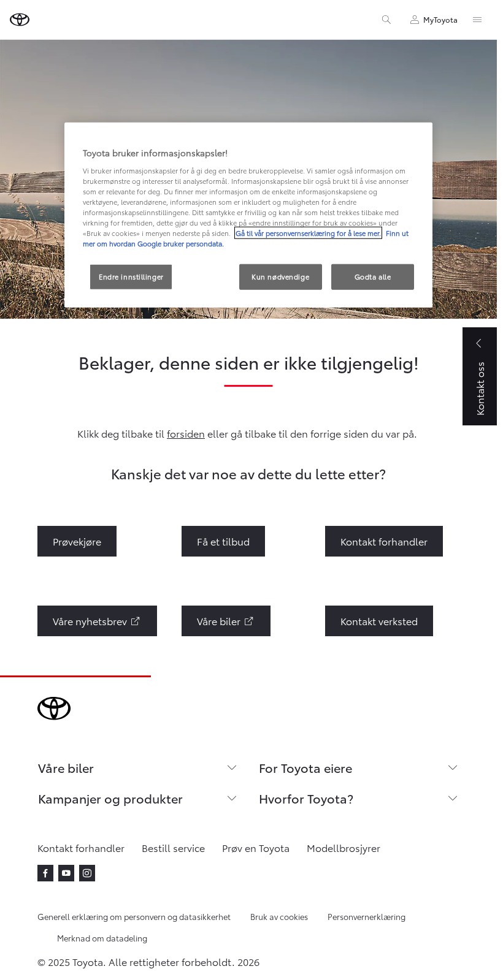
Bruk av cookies (279, 916)
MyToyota (440, 19)
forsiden (186, 433)
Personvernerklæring (366, 916)
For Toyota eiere (305, 767)
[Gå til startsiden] (19, 19)
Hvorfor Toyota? (306, 798)
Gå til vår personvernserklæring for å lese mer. (308, 233)
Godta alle (373, 276)
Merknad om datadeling (102, 937)
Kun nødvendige (280, 276)
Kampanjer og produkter (110, 798)
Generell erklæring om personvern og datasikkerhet (134, 916)
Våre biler (66, 767)
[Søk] (386, 19)
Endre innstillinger (131, 276)
